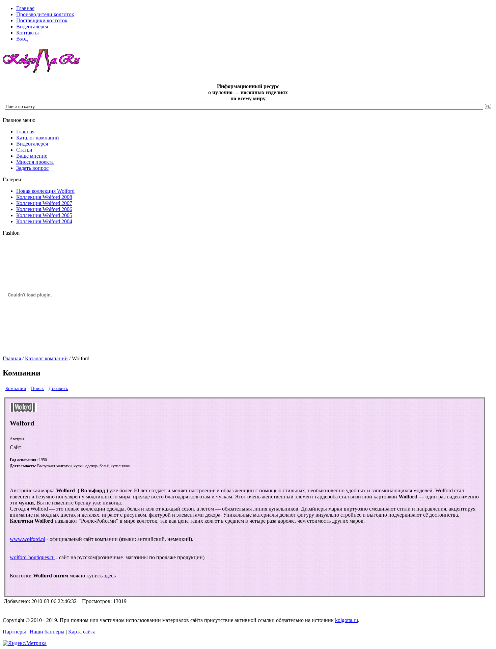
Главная (25, 131)
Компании (15, 388)
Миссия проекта (35, 162)
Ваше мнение (31, 156)
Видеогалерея (32, 144)
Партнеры (14, 631)
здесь (110, 575)
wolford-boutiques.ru (32, 557)
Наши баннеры (47, 631)
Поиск (37, 388)
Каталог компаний (37, 137)
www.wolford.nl (27, 539)
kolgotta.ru (346, 620)
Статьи (24, 150)
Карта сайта (81, 631)
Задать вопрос (32, 168)
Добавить (58, 388)
